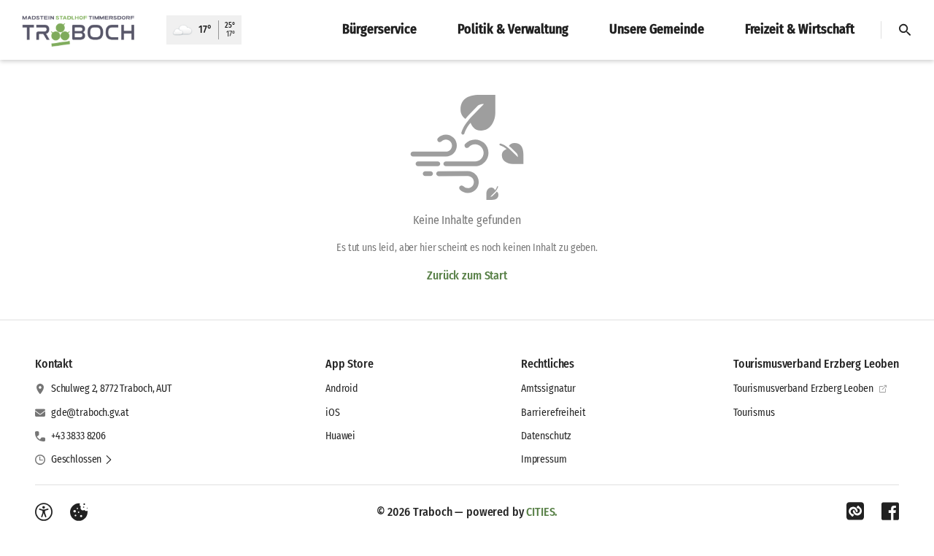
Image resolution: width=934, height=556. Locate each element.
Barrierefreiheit (553, 412)
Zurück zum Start (466, 275)
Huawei (340, 436)
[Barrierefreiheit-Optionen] (44, 512)
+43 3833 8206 (78, 436)
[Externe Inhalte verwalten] (79, 512)
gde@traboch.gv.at (90, 412)
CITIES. (541, 512)
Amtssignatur (548, 388)
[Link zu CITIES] (855, 511)
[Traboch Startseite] (83, 30)
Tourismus (754, 412)
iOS (332, 412)
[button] (82, 459)
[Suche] (904, 30)
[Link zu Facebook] (890, 511)
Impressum (544, 459)
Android (341, 388)
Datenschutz (546, 436)
